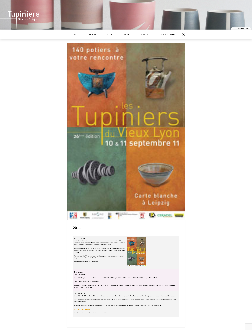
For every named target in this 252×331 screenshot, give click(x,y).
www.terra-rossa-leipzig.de (82, 309)
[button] (183, 34)
